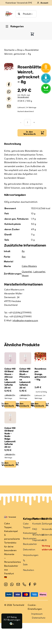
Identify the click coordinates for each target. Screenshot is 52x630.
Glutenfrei (27, 271)
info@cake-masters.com (25, 320)
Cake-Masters (29, 266)
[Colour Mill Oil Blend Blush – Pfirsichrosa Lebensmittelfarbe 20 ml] (25, 358)
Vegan (25, 275)
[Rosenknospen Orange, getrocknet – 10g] (40, 358)
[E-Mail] (8, 106)
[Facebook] (8, 84)
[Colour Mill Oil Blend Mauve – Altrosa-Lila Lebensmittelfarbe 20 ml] (10, 358)
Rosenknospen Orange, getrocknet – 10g (40, 374)
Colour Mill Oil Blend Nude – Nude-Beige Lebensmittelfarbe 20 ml (10, 437)
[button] (11, 621)
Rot (24, 256)
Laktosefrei (39, 271)
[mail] (18, 584)
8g (23, 251)
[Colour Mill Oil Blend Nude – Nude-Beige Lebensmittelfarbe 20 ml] (10, 417)
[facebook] (30, 584)
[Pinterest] (8, 99)
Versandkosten (23, 97)
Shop (20, 50)
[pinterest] (35, 584)
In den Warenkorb (29, 132)
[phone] (24, 584)
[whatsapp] (12, 584)
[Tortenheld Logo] (9, 10)
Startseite (9, 50)
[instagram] (5, 584)
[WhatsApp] (8, 91)
